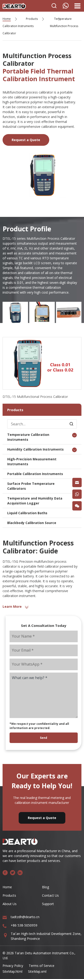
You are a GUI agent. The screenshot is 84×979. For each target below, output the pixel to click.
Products (32, 19)
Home (7, 19)
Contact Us (50, 895)
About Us (10, 904)
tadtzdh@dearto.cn (25, 917)
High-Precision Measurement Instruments (31, 461)
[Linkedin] (20, 872)
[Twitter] (12, 872)
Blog (45, 887)
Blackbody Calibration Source (31, 523)
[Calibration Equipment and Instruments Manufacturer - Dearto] (14, 5)
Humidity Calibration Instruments (35, 449)
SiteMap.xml (37, 971)
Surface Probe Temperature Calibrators (31, 486)
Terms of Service (41, 965)
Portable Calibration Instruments (35, 474)
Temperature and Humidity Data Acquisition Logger (34, 500)
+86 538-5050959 (24, 925)
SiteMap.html (12, 971)
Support (48, 904)
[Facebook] (5, 872)
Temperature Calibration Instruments (28, 437)
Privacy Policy (13, 965)
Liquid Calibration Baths (27, 513)
